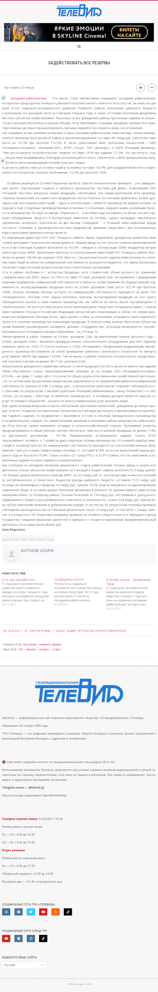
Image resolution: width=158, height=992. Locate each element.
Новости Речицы (39, 630)
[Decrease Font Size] (152, 87)
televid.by (8, 717)
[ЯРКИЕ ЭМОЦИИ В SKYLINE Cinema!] (79, 24)
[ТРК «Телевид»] (79, 693)
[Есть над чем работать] (28, 592)
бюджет (72, 630)
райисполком (117, 630)
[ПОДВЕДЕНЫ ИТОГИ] (80, 592)
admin (47, 550)
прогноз (100, 630)
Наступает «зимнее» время (42, 644)
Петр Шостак (86, 630)
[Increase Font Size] (141, 87)
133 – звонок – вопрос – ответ (39, 649)
